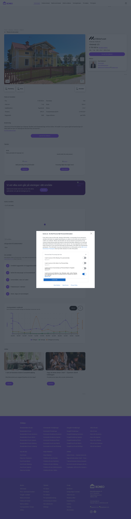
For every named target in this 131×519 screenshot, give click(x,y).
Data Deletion (57, 285)
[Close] (91, 233)
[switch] (84, 258)
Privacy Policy (74, 285)
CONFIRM (54, 279)
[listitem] (65, 254)
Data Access (65, 285)
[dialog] (65, 259)
